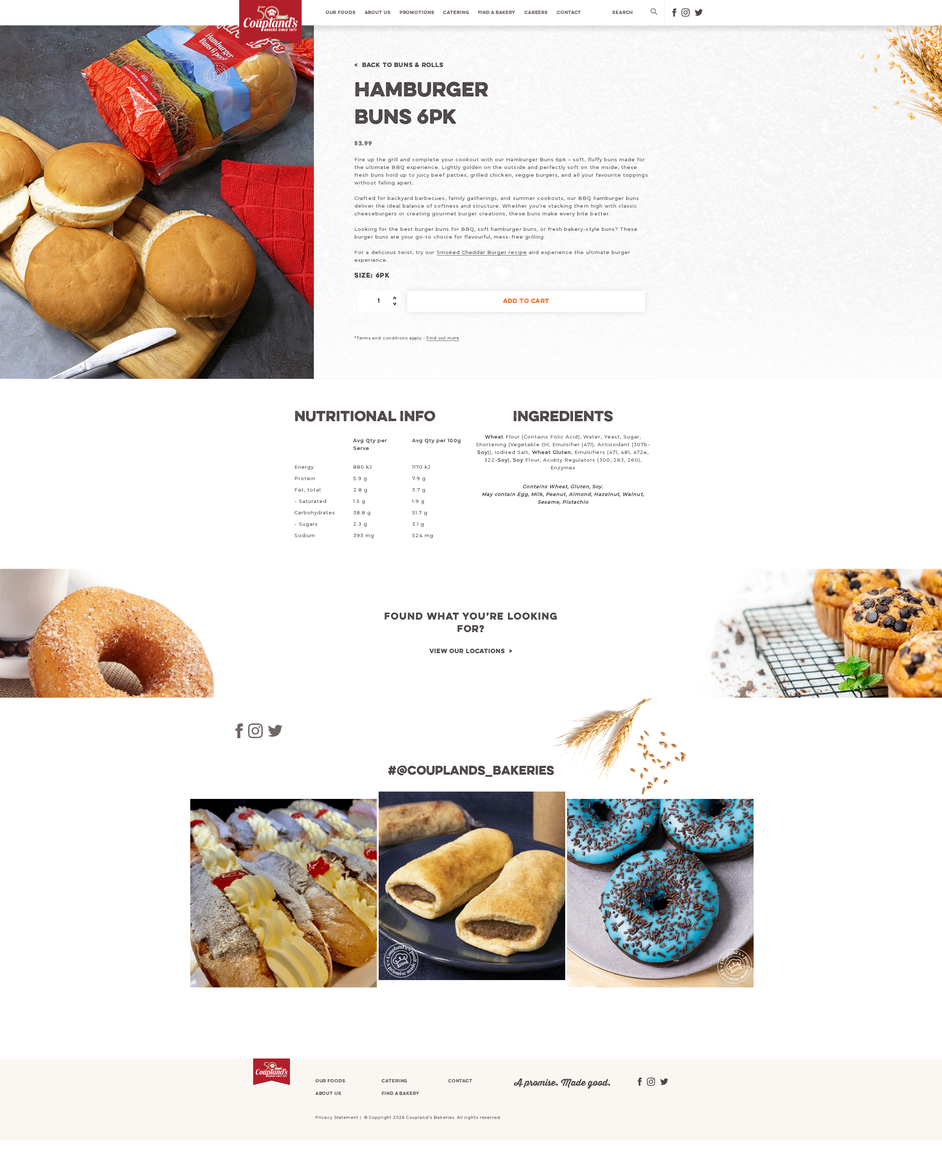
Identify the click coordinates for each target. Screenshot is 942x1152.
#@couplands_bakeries (471, 771)
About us (378, 13)
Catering (456, 13)
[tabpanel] (282, 893)
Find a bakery (497, 13)
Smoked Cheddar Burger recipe (482, 252)
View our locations (467, 651)
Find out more (442, 338)
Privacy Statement (336, 1117)
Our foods (341, 13)
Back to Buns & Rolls (402, 65)
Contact (569, 13)
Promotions (417, 13)
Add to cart (526, 301)
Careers (536, 13)
